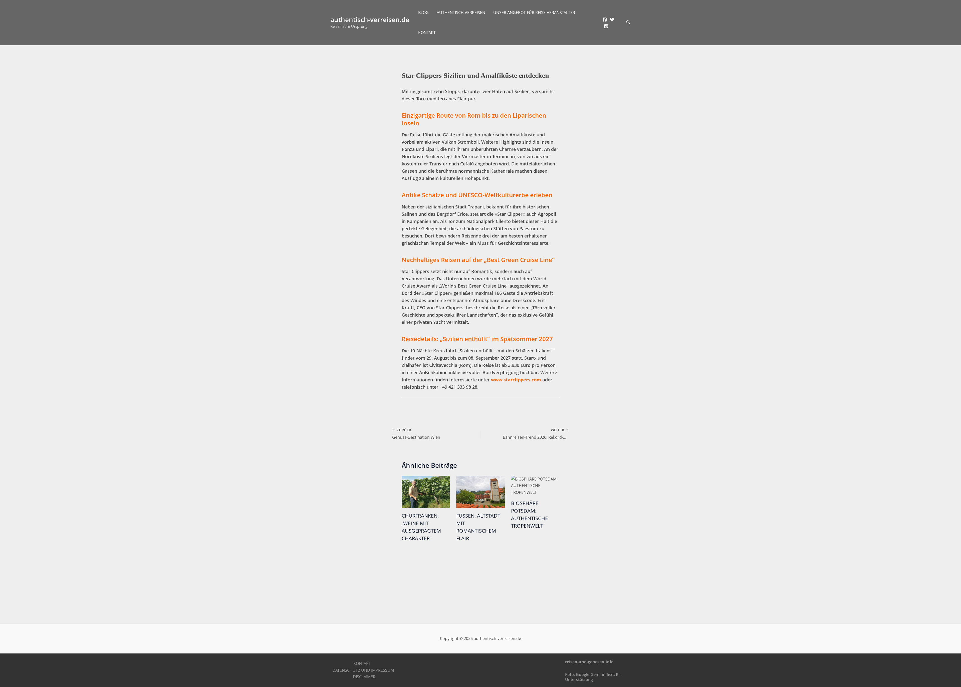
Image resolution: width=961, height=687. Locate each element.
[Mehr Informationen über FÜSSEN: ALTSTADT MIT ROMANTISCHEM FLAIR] (480, 491)
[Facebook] (604, 19)
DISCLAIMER (364, 676)
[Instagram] (606, 26)
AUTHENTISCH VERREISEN (461, 12)
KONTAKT (427, 32)
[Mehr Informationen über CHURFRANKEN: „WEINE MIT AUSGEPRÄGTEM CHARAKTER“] (426, 491)
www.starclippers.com (516, 380)
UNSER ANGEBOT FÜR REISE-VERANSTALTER (534, 12)
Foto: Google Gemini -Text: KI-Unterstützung (593, 677)
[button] (628, 22)
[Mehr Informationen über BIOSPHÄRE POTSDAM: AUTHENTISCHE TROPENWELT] (535, 485)
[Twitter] (612, 19)
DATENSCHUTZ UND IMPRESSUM (363, 670)
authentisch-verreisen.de (369, 19)
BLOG (423, 12)
